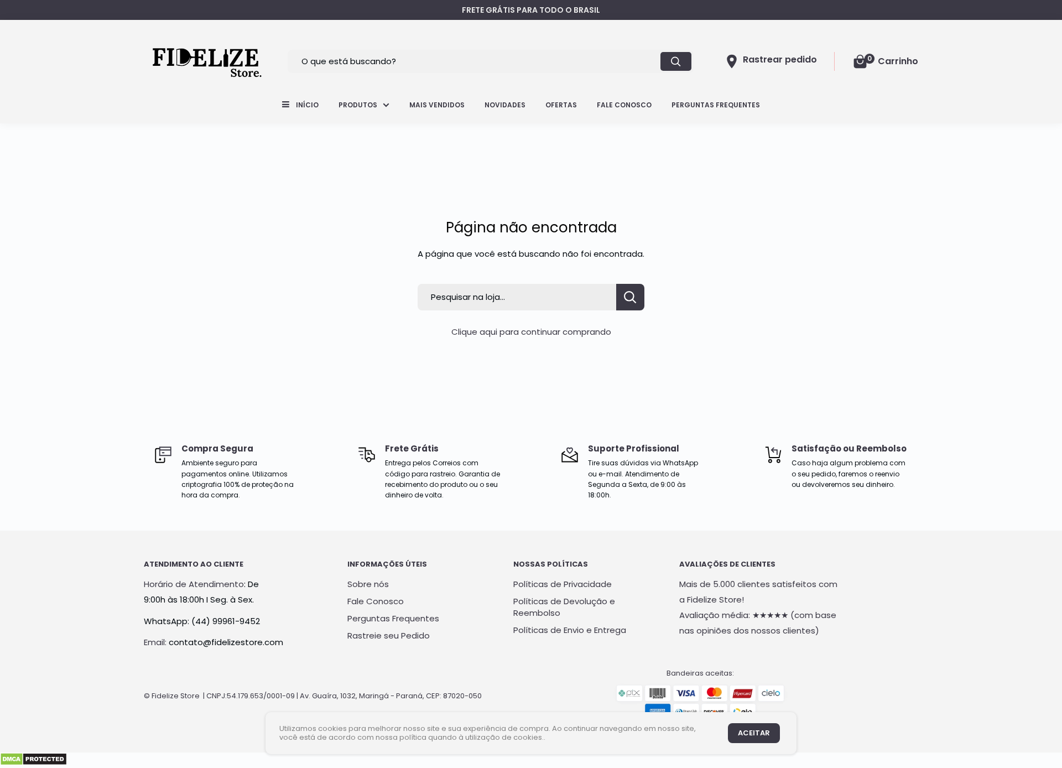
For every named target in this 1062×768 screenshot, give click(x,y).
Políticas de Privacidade (562, 584)
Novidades (505, 105)
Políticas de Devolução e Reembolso (564, 607)
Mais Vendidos (437, 105)
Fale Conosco (624, 105)
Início (307, 105)
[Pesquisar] (675, 61)
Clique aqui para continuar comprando (531, 332)
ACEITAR (754, 733)
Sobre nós (368, 584)
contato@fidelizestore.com (226, 642)
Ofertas (561, 105)
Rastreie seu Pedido (388, 635)
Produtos (358, 105)
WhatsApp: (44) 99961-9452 (202, 621)
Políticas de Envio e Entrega (569, 630)
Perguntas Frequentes (715, 105)
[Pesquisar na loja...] (630, 297)
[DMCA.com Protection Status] (33, 760)
